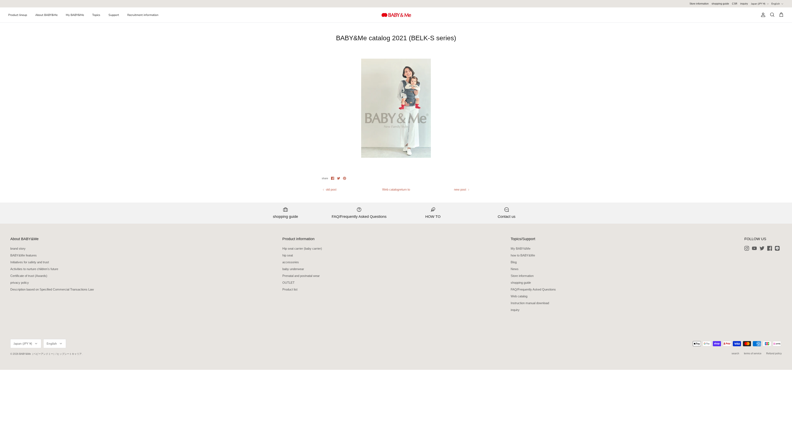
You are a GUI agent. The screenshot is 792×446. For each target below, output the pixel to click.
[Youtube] (754, 248)
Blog (514, 262)
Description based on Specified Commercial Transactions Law (52, 289)
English (775, 3)
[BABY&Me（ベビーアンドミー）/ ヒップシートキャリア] (396, 15)
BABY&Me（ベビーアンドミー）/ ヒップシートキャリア (50, 353)
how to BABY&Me (523, 255)
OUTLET (288, 282)
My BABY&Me (75, 15)
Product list (289, 289)
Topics (96, 15)
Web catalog (519, 296)
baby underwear (293, 269)
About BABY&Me (46, 15)
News (515, 269)
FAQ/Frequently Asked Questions (533, 289)
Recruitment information (142, 15)
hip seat (287, 255)
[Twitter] (762, 248)
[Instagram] (746, 248)
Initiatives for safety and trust (29, 262)
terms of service (752, 353)
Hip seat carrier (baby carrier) (302, 248)
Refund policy (774, 353)
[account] (762, 14)
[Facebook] (769, 248)
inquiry (744, 3)
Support (113, 15)
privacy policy (19, 282)
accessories (290, 262)
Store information (699, 3)
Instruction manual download (530, 303)
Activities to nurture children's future (34, 269)
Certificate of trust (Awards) (28, 276)
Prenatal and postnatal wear (301, 276)
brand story (18, 248)
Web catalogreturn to (396, 189)
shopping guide (720, 3)
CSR (734, 3)
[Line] (777, 248)
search (735, 353)
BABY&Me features (23, 255)
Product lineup (17, 15)
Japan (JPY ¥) (758, 3)
